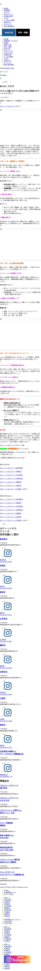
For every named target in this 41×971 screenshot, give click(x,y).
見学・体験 (7, 47)
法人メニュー (8, 50)
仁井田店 (3, 619)
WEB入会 (7, 48)
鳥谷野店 (3, 539)
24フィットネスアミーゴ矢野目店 (11, 478)
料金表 (6, 43)
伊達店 (2, 566)
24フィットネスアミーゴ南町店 (10, 471)
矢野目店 (3, 672)
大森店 (2, 698)
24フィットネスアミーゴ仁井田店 (11, 475)
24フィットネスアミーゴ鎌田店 (10, 482)
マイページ (7, 62)
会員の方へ (7, 60)
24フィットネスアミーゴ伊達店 (10, 485)
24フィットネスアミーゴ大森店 (10, 489)
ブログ (6, 58)
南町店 (2, 592)
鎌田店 (2, 645)
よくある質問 (8, 56)
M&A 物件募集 (9, 64)
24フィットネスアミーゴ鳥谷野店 (11, 468)
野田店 (2, 725)
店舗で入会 (7, 45)
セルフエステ (8, 52)
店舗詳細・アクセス (11, 41)
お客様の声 (7, 54)
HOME (6, 39)
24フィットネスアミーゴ (8, 106)
